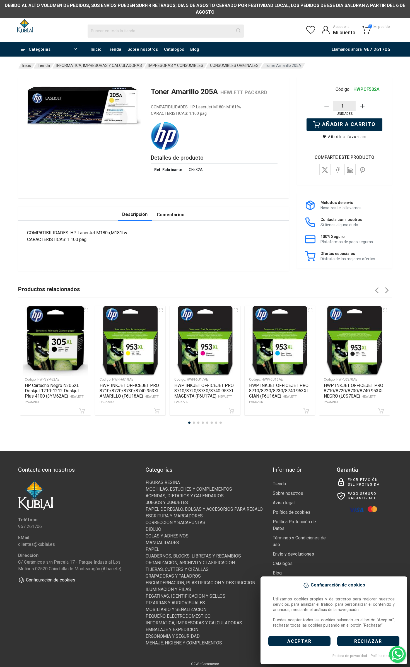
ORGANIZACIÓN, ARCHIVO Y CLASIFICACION (190, 562)
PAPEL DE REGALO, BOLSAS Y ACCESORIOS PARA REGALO (204, 509)
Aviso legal (284, 502)
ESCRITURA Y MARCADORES (174, 515)
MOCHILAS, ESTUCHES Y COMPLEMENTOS (189, 489)
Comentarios (170, 214)
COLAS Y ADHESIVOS (167, 536)
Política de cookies (386, 656)
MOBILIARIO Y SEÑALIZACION (176, 609)
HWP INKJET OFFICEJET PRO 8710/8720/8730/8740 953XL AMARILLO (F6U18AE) (130, 393)
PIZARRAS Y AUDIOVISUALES (175, 602)
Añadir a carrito (349, 124)
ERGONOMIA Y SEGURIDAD (173, 636)
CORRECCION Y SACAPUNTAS (175, 522)
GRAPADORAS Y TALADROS (173, 576)
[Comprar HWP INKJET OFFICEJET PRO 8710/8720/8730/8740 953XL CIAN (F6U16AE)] (306, 411)
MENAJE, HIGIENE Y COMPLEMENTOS (184, 643)
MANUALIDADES (162, 542)
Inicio (96, 49)
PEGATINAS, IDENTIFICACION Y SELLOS (185, 596)
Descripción (135, 214)
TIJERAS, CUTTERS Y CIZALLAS (177, 569)
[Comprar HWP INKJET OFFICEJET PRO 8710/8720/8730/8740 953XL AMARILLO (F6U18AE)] (157, 411)
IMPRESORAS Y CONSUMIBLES (175, 65)
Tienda (114, 49)
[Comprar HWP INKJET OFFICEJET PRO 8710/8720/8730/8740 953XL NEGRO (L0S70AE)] (381, 411)
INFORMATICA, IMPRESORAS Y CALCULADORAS (99, 65)
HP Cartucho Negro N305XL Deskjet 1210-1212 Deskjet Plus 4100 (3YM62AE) (54, 393)
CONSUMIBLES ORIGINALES (234, 65)
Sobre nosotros (142, 49)
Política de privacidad (349, 656)
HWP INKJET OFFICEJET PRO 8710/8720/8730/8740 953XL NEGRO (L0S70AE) (354, 393)
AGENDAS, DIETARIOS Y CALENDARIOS (185, 495)
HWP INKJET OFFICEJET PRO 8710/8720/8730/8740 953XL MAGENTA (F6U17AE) (204, 393)
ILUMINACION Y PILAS (168, 589)
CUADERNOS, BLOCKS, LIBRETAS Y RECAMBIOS (193, 556)
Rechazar (368, 641)
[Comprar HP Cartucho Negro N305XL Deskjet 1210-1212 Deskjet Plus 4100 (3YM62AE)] (82, 411)
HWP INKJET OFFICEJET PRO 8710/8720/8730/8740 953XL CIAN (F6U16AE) (279, 393)
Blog (194, 49)
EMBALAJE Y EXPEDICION (172, 629)
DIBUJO (153, 529)
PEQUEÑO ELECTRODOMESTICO (178, 616)
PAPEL (152, 549)
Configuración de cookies (50, 580)
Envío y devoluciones (293, 554)
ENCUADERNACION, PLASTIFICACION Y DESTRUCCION (200, 582)
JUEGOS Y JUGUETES (167, 502)
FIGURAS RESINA (163, 482)
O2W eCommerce (205, 664)
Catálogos (174, 49)
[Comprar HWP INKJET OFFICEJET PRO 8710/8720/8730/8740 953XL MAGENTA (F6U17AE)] (231, 411)
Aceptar (299, 641)
